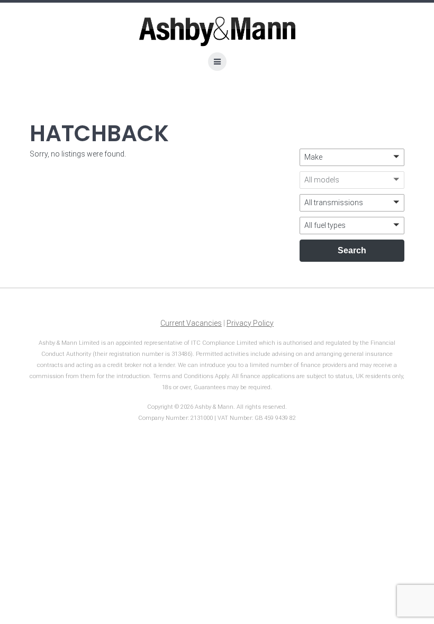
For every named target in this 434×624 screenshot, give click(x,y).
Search (352, 250)
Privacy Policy (250, 323)
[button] (352, 157)
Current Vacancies (191, 323)
